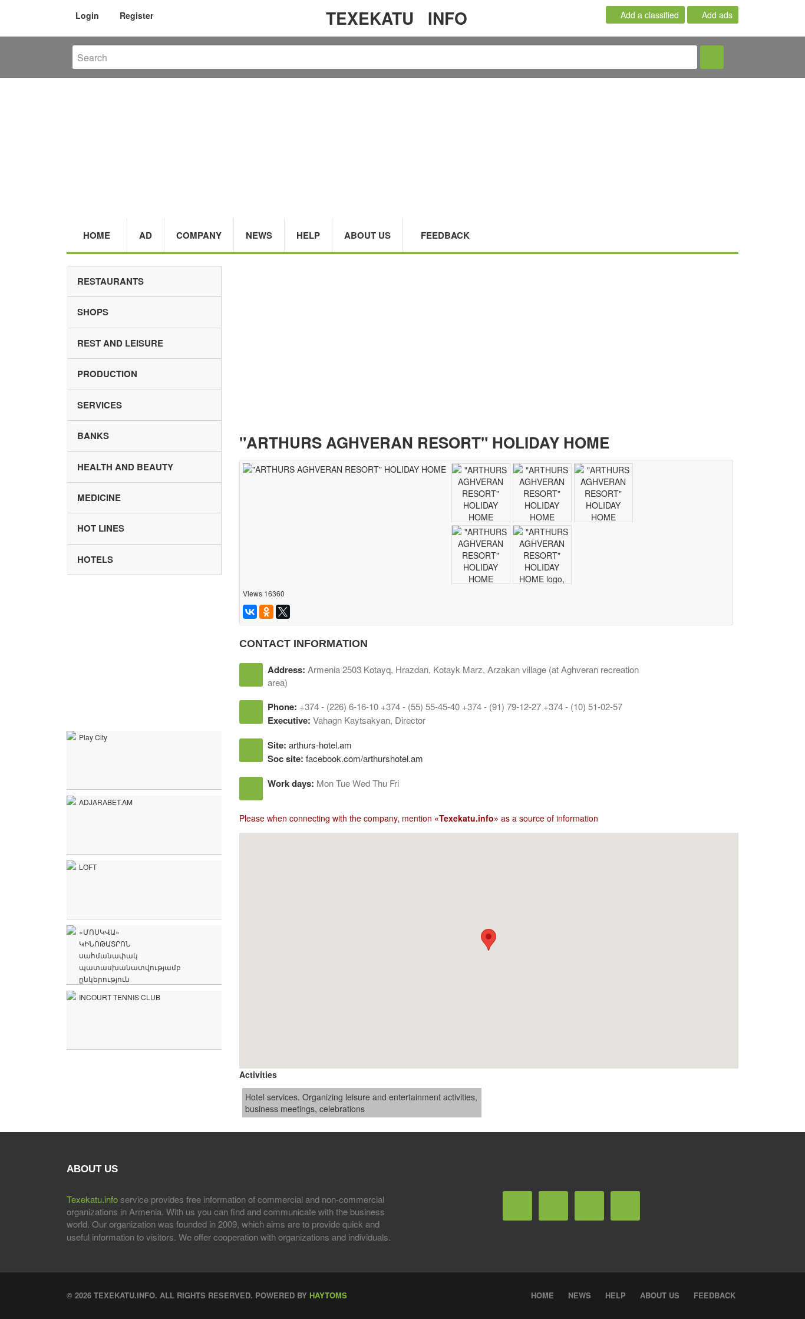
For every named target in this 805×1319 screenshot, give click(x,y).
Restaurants (110, 281)
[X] (283, 612)
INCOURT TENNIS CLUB (119, 997)
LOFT (88, 867)
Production (107, 373)
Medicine (99, 497)
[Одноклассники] (266, 612)
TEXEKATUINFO (396, 18)
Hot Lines (100, 528)
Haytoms (328, 1295)
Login (86, 15)
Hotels (95, 559)
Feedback (445, 235)
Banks (93, 435)
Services (99, 404)
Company (199, 235)
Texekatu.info (92, 1199)
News (259, 235)
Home (96, 235)
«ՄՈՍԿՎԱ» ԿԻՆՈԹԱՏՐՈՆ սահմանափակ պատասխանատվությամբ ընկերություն (130, 955)
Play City (93, 737)
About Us (367, 235)
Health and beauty (125, 466)
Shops (92, 311)
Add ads (716, 15)
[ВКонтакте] (250, 612)
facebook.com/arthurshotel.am (364, 758)
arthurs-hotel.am (320, 744)
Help (308, 235)
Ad (145, 235)
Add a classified (648, 15)
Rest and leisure (120, 343)
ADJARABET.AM (106, 802)
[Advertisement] (489, 348)
